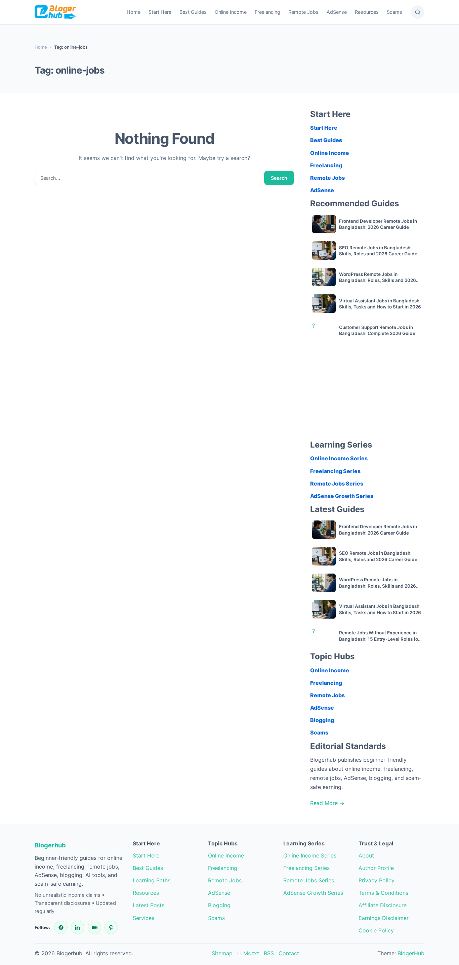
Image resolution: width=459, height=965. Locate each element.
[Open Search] (417, 12)
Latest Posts (148, 905)
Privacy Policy (376, 880)
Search (279, 178)
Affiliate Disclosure (383, 905)
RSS (269, 953)
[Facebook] (61, 927)
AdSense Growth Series (341, 496)
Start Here (160, 12)
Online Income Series (339, 458)
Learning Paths (151, 880)
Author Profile (376, 868)
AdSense (337, 12)
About (366, 855)
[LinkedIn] (77, 927)
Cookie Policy (376, 930)
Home (133, 12)
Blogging (322, 720)
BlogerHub (411, 953)
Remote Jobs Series (336, 483)
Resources (367, 12)
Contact (289, 953)
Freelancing (267, 12)
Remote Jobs (303, 12)
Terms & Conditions (383, 892)
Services (143, 918)
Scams (394, 12)
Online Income (231, 12)
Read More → (327, 803)
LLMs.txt (248, 953)
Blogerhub (50, 845)
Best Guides (193, 12)
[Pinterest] (111, 927)
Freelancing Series (335, 471)
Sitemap (222, 953)
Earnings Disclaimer (384, 918)
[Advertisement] (367, 392)
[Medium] (94, 927)
